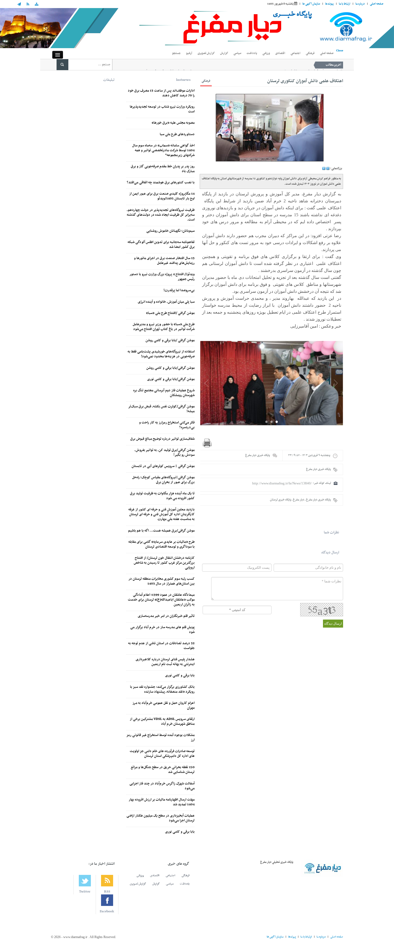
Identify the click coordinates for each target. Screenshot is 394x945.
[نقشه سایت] (36, 4)
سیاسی (237, 53)
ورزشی (266, 53)
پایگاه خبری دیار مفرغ (318, 499)
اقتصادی (280, 53)
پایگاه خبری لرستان (280, 499)
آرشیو (189, 53)
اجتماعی (295, 53)
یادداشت (252, 53)
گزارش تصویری (206, 53)
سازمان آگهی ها (311, 3)
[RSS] (28, 4)
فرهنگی (310, 53)
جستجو (176, 53)
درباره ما (360, 3)
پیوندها (329, 3)
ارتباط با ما (344, 3)
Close (339, 50)
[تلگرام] (20, 4)
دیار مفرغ (298, 499)
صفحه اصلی (376, 3)
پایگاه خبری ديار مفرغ (257, 455)
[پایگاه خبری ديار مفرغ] (197, 28)
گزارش (224, 53)
